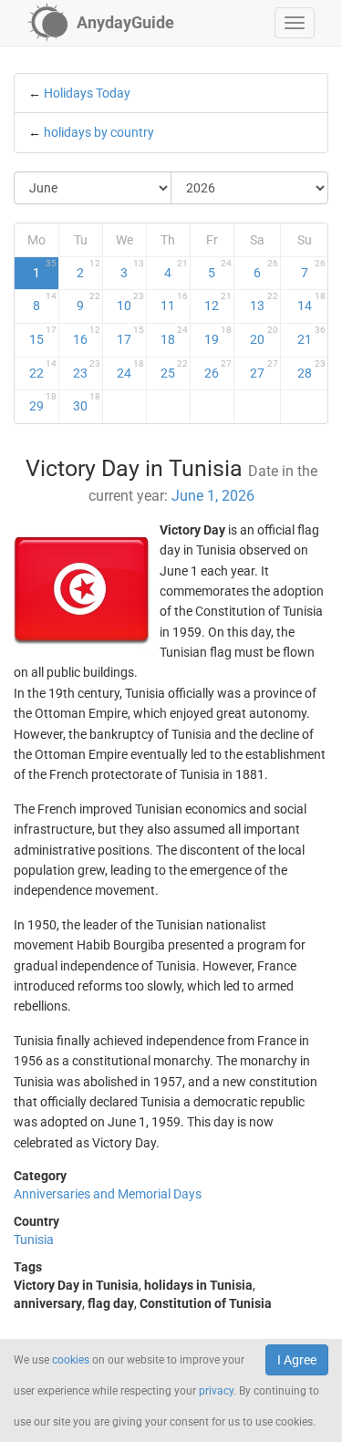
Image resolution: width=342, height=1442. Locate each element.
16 (86, 336)
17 (130, 336)
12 (218, 302)
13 (264, 302)
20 (264, 336)
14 (311, 302)
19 (218, 336)
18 (174, 336)
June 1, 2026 (212, 495)
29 (43, 402)
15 (43, 336)
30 (86, 402)
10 (130, 302)
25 (174, 369)
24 (130, 369)
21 (311, 336)
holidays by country (99, 132)
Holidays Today (87, 93)
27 (264, 369)
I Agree (296, 1360)
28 (311, 369)
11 (174, 302)
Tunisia (34, 1239)
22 (43, 369)
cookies (70, 1360)
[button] (295, 22)
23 (86, 369)
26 (218, 369)
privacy (216, 1391)
